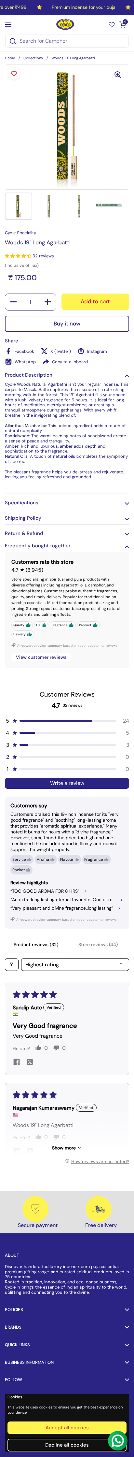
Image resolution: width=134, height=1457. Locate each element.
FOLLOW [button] (13, 1379)
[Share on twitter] (30, 1063)
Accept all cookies (67, 1427)
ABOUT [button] (12, 1255)
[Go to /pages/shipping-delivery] (99, 1209)
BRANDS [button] (13, 1327)
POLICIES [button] (14, 1309)
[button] (122, 24)
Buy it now (67, 323)
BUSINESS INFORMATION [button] (29, 1362)
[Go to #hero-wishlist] (112, 24)
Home (10, 58)
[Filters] (12, 964)
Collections (33, 58)
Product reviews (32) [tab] (36, 944)
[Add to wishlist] (14, 73)
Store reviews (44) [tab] (98, 944)
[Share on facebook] (16, 1062)
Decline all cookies (67, 1445)
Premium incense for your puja (83, 7)
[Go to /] (65, 24)
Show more (64, 1148)
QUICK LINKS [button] (17, 1345)
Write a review (67, 783)
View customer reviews (41, 657)
